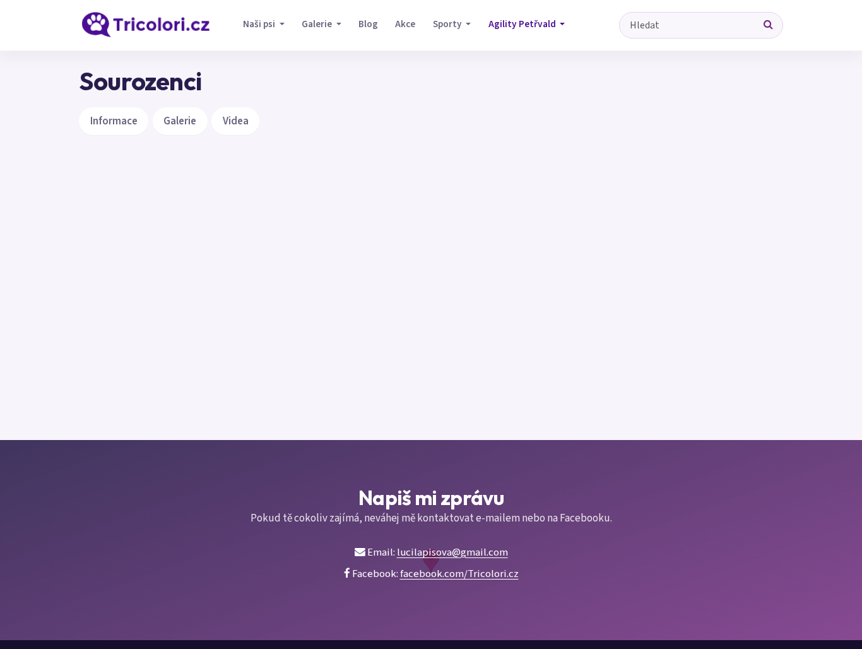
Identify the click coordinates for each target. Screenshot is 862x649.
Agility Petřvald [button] (523, 24)
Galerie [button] (318, 24)
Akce (405, 24)
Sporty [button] (448, 24)
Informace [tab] (114, 121)
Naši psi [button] (260, 24)
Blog (368, 24)
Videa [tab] (236, 121)
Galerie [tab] (179, 121)
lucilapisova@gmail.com (452, 552)
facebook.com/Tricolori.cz (459, 573)
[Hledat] (768, 25)
